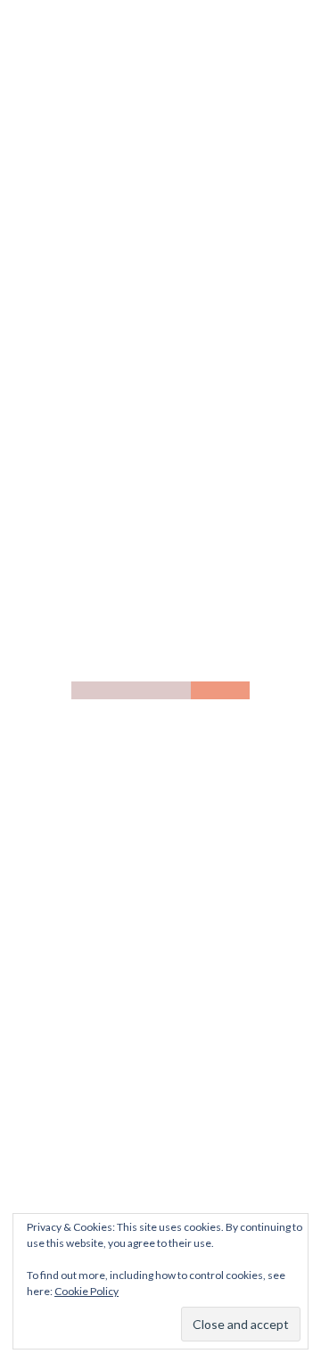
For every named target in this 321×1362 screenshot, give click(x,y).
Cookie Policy (86, 1291)
